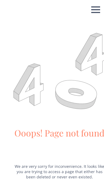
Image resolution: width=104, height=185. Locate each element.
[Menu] (95, 9)
